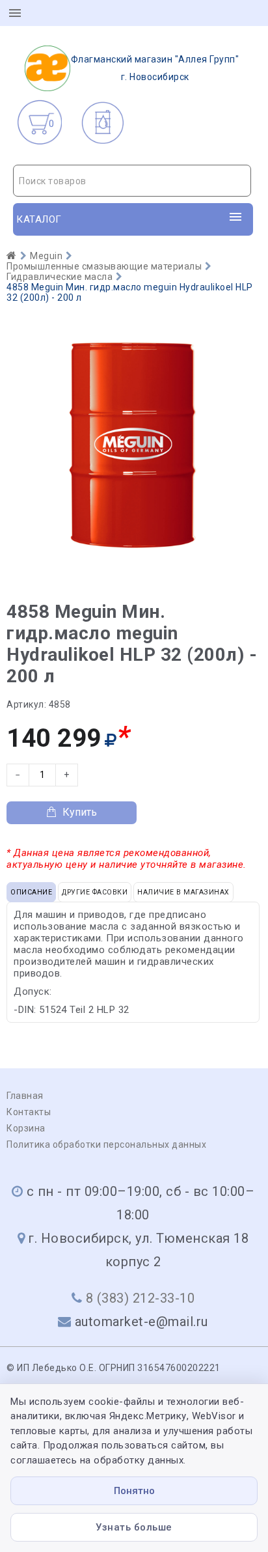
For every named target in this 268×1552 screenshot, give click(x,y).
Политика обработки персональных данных (106, 1144)
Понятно (134, 1491)
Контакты (29, 1112)
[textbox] (132, 181)
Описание (31, 892)
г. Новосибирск (155, 68)
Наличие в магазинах (183, 892)
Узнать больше (134, 1527)
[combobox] (132, 181)
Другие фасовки (94, 892)
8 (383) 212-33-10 (140, 1298)
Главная (25, 1095)
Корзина (26, 1128)
